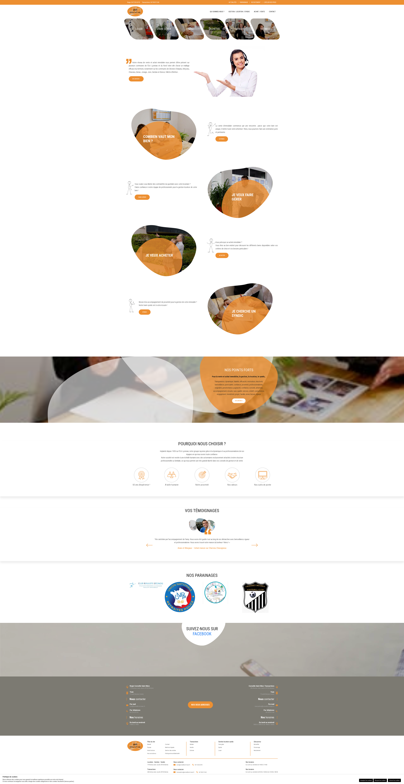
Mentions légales (169, 747)
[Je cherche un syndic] (240, 309)
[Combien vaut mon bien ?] (164, 134)
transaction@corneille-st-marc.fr (264, 706)
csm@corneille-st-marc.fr (137, 706)
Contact (272, 12)
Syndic (144, 312)
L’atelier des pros (270, 2)
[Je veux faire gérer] (240, 192)
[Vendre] (239, 29)
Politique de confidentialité (172, 753)
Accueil (149, 744)
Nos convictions (151, 753)
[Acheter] (214, 29)
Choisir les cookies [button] (394, 780)
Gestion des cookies (170, 750)
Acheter (222, 255)
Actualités (233, 2)
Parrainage (244, 2)
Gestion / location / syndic (239, 12)
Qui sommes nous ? (217, 12)
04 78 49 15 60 (155, 2)
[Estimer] (265, 29)
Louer (219, 750)
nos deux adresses (200, 704)
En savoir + (136, 79)
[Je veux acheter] (164, 250)
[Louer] (138, 29)
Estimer (221, 139)
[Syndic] (189, 29)
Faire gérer (142, 197)
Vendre (191, 747)
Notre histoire (151, 750)
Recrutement (255, 2)
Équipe (149, 747)
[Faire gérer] (164, 29)
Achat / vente (259, 12)
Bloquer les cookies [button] (380, 780)
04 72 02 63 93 (135, 2)
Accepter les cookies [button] (366, 780)
